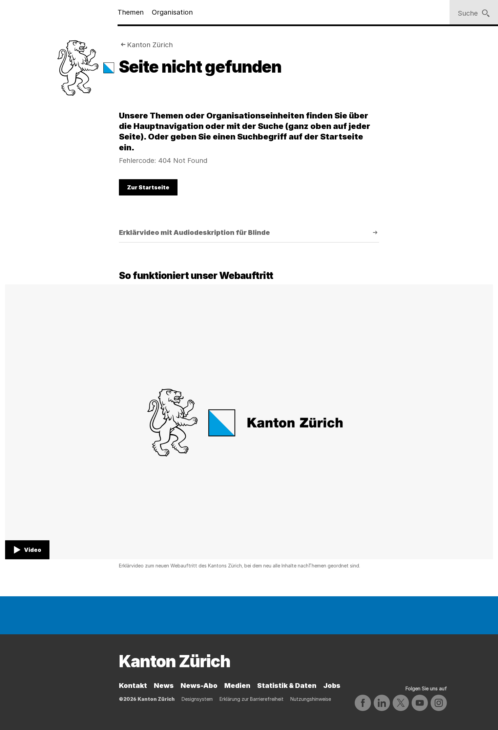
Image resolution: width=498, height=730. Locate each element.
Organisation (172, 12)
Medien (237, 685)
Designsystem (197, 699)
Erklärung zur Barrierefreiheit (252, 699)
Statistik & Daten (286, 685)
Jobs (331, 685)
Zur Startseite (148, 187)
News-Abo (199, 685)
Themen (131, 12)
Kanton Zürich (150, 45)
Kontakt (133, 685)
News (164, 685)
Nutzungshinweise (310, 699)
